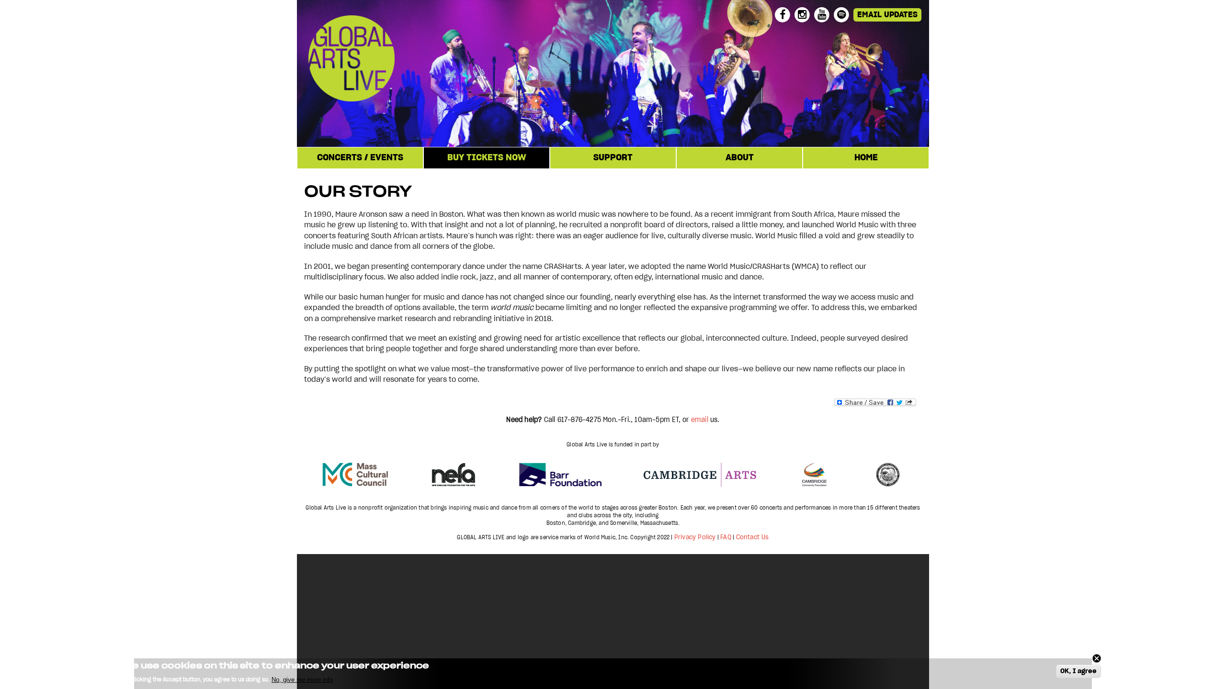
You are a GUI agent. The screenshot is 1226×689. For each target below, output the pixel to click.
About (740, 158)
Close (1096, 658)
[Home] (411, 60)
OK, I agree (1078, 671)
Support (613, 158)
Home (866, 158)
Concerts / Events (360, 158)
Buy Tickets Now (486, 158)
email (699, 420)
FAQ (725, 537)
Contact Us (752, 537)
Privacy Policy (695, 537)
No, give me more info (302, 679)
